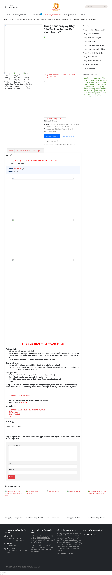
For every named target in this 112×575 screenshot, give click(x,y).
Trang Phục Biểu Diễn (20, 15)
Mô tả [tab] (11, 151)
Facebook (84, 534)
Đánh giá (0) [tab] (37, 151)
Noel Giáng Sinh (36, 14)
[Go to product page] (14, 503)
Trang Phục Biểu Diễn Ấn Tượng (18, 396)
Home (8, 15)
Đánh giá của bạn (15, 445)
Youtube (91, 534)
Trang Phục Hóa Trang (53, 15)
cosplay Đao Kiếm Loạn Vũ (55, 129)
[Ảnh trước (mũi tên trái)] (0, 574)
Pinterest (88, 534)
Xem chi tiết (21, 493)
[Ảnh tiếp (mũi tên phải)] (2, 574)
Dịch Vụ (82, 15)
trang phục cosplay (50, 131)
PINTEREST (13, 416)
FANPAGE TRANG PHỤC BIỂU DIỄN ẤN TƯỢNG (27, 410)
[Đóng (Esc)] (5, 572)
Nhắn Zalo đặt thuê (52, 136)
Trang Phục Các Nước (72, 124)
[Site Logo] (56, 7)
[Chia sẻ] (4, 572)
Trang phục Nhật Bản (58, 124)
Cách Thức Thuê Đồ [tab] (23, 151)
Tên (10, 463)
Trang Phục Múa (64, 127)
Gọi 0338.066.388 (68, 136)
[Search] (105, 6)
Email (11, 470)
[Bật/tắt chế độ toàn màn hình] (2, 572)
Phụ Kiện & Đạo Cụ (70, 15)
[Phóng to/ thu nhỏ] (0, 572)
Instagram (95, 534)
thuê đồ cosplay (69, 129)
